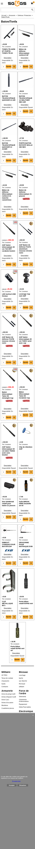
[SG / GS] (17, 3)
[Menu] (2, 4)
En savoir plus (16, 781)
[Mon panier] (31, 3)
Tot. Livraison (6, 46)
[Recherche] (32, 10)
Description (7, 58)
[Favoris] (14, 66)
